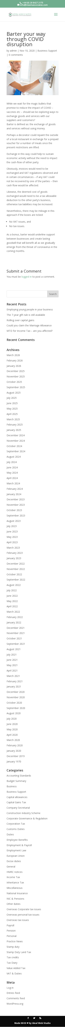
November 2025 (16, 376)
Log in (10, 987)
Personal (11, 936)
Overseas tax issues (18, 920)
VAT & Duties (14, 973)
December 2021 (16, 627)
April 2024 (12, 478)
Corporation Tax (16, 823)
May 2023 (12, 536)
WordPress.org (15, 1003)
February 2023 (15, 552)
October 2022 (14, 574)
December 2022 (16, 563)
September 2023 (16, 515)
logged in (26, 276)
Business (12, 786)
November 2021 (16, 633)
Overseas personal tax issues (23, 914)
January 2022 (14, 622)
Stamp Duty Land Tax (19, 952)
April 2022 (12, 606)
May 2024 (12, 472)
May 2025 (12, 408)
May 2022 (12, 601)
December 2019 (16, 756)
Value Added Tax (16, 968)
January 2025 (14, 430)
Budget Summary (16, 781)
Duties (10, 834)
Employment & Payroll (19, 845)
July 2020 (12, 718)
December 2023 (16, 499)
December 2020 (16, 692)
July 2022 (12, 590)
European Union (16, 855)
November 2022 (16, 569)
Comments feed (16, 998)
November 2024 (16, 440)
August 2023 (14, 521)
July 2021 (12, 654)
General (11, 866)
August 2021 (14, 649)
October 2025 (14, 381)
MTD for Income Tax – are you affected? (30, 330)
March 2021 (13, 676)
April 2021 (12, 670)
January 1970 (14, 761)
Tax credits (13, 957)
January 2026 (14, 366)
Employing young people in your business (30, 309)
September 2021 (16, 643)
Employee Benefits (17, 839)
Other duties (13, 903)
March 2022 (13, 611)
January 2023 (14, 558)
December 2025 (16, 371)
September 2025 (16, 387)
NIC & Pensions (15, 898)
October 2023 (14, 510)
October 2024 (14, 446)
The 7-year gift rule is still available (26, 314)
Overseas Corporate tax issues (24, 909)
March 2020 (13, 740)
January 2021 (14, 686)
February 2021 (15, 681)
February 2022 (15, 617)
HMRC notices (15, 872)
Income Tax (13, 877)
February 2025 (15, 424)
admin (13, 50)
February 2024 (15, 488)
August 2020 (14, 713)
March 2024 (13, 483)
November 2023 (16, 504)
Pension (11, 930)
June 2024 (12, 467)
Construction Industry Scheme (23, 813)
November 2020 (16, 697)
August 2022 (14, 585)
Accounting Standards (19, 775)
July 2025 (12, 397)
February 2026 (15, 360)
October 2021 (14, 638)
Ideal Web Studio (41, 1023)
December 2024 (16, 435)
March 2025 (13, 419)
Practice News (15, 941)
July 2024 (12, 462)
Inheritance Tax (15, 882)
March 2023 (13, 547)
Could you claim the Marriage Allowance (29, 325)
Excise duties (14, 861)
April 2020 (12, 734)
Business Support (47, 50)
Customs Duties (16, 829)
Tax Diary (12, 962)
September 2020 (16, 708)
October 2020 (14, 702)
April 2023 (12, 542)
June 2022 (12, 595)
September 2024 (16, 451)
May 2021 (12, 665)
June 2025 (12, 403)
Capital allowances (17, 797)
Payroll (10, 925)
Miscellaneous (15, 888)
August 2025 (14, 392)
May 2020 (12, 729)
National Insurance (17, 893)
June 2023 (12, 531)
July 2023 (12, 526)
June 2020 (12, 724)
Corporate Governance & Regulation (27, 818)
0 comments (16, 54)
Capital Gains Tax (16, 802)
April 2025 (12, 414)
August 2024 (14, 456)
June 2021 (12, 659)
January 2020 (14, 750)
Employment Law (16, 850)
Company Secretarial (18, 807)
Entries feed (13, 993)
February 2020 (15, 745)
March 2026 (13, 355)
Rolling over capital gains (20, 320)
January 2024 (14, 494)
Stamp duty (13, 946)
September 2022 (16, 579)
